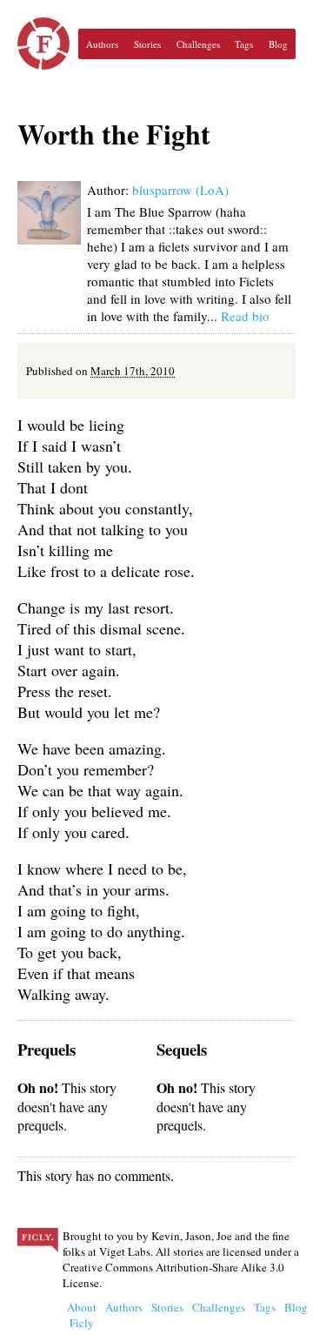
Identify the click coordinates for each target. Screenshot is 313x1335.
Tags (244, 43)
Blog (278, 43)
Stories (147, 43)
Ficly (43, 43)
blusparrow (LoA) (180, 189)
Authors (102, 43)
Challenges (198, 43)
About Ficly (82, 1315)
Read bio (245, 316)
